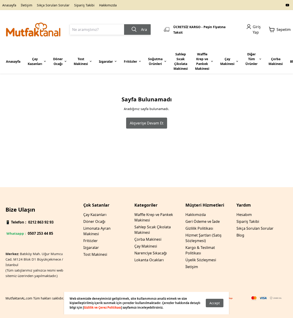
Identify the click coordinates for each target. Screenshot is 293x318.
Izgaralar (91, 247)
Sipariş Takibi (84, 5)
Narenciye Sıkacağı (150, 253)
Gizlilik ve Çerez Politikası (102, 307)
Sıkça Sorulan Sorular (53, 5)
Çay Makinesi (145, 246)
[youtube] (287, 5)
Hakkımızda (108, 5)
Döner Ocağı (94, 221)
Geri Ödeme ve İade (202, 221)
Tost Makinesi (95, 254)
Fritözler (90, 240)
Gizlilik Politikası (199, 228)
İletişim (26, 5)
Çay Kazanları (94, 214)
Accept (214, 303)
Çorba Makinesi (147, 239)
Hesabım (244, 214)
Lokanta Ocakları (149, 259)
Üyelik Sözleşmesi (200, 259)
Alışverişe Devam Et (146, 123)
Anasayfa (9, 5)
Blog (240, 235)
